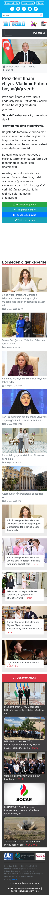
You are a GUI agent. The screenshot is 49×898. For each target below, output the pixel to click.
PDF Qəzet (39, 32)
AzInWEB (15, 880)
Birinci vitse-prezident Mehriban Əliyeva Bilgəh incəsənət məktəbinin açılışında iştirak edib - (24, 627)
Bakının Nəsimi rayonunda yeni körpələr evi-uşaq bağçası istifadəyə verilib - (22, 594)
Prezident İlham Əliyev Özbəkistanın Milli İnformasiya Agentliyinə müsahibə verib (24, 710)
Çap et (9, 70)
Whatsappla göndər (25, 204)
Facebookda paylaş (25, 214)
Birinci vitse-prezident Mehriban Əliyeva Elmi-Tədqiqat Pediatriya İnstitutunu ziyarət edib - (23, 560)
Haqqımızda (28, 3)
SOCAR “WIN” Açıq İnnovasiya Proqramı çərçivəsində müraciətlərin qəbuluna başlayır (22, 810)
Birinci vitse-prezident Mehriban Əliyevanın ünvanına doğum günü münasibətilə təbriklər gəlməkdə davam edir (24, 525)
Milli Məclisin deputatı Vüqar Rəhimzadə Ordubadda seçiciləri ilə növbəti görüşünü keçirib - (22, 744)
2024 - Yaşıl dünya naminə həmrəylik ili (23, 889)
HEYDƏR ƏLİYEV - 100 (29, 891)
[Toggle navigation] (8, 33)
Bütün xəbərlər (11, 3)
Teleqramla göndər (26, 209)
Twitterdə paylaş (26, 220)
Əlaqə (40, 3)
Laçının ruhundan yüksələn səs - (23, 664)
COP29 (14, 891)
